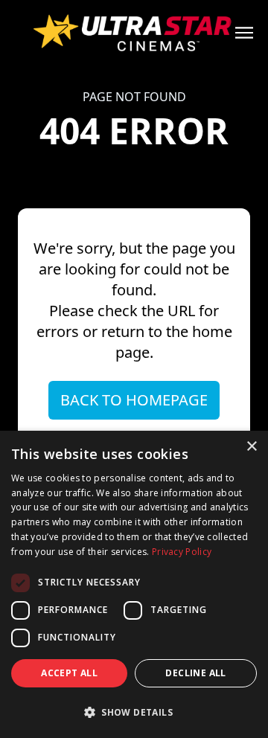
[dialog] (134, 584)
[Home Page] (134, 33)
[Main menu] (244, 33)
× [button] (251, 446)
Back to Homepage (134, 400)
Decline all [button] (195, 673)
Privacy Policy (181, 551)
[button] (134, 712)
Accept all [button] (69, 673)
